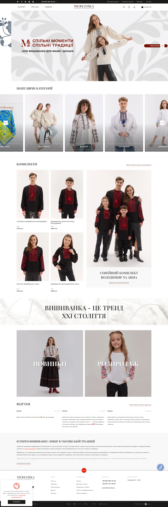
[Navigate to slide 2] (77, 150)
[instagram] (29, 2)
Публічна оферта (81, 493)
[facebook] (25, 2)
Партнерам (140, 1)
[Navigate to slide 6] (90, 150)
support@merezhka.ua (108, 488)
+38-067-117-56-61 (109, 484)
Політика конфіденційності (84, 490)
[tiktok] (33, 2)
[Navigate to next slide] (162, 46)
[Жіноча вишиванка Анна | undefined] (33, 256)
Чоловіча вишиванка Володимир (32, 222)
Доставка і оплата (81, 484)
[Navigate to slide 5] (87, 150)
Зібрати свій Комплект (119, 283)
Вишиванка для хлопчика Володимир (63, 222)
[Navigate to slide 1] (74, 150)
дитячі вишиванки (30, 449)
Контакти (148, 1)
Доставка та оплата (127, 1)
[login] (134, 7)
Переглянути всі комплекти (138, 165)
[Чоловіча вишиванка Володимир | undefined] (33, 194)
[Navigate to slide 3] (81, 150)
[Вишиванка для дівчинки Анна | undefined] (67, 256)
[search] (124, 7)
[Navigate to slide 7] (93, 150)
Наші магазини (55, 487)
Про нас (35, 7)
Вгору (84, 470)
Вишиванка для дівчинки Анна (65, 284)
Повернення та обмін (82, 487)
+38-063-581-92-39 (48, 2)
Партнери (54, 484)
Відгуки (53, 490)
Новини (48, 7)
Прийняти (16, 502)
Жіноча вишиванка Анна (28, 284)
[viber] (18, 2)
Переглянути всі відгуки (140, 405)
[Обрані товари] (129, 7)
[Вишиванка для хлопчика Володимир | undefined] (67, 194)
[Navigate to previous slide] (6, 46)
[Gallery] (84, 46)
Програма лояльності (113, 1)
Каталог (21, 7)
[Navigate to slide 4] (84, 150)
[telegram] (21, 2)
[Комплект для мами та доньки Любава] (84, 46)
